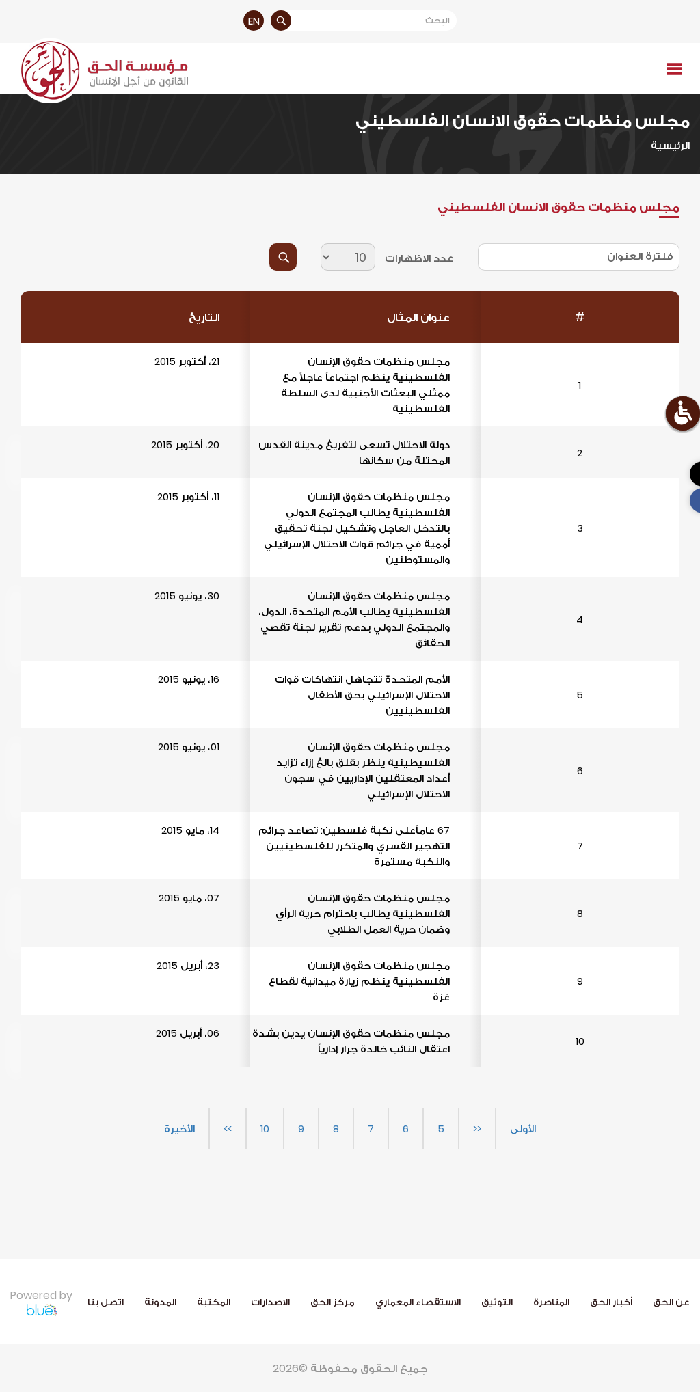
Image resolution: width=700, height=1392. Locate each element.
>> (228, 1128)
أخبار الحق (611, 1302)
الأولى (523, 1128)
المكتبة (213, 1302)
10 (264, 1128)
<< (477, 1128)
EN (254, 21)
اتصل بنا (106, 1302)
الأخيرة (179, 1128)
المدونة (160, 1302)
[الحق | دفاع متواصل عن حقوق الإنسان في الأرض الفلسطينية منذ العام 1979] (102, 70)
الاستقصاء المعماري (418, 1302)
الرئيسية (670, 145)
